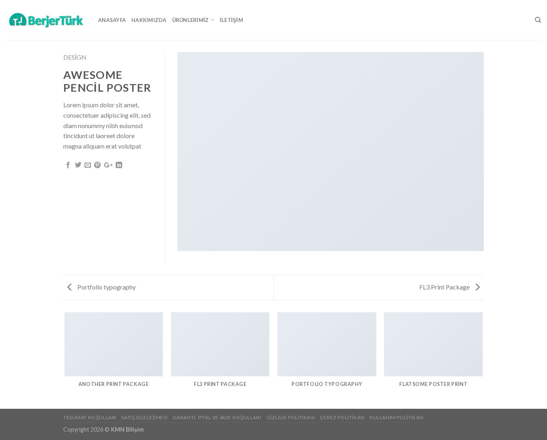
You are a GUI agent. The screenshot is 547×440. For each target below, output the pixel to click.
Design (74, 57)
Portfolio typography (106, 287)
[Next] (483, 359)
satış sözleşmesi (144, 417)
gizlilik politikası (290, 417)
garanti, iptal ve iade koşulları (217, 417)
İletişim (231, 20)
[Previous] (65, 359)
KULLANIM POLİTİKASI (397, 417)
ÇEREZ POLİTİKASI (342, 417)
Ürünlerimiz (190, 20)
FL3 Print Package (445, 287)
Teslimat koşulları (90, 417)
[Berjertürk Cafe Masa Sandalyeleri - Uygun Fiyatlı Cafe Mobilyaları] (46, 19)
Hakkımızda (149, 20)
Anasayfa (112, 20)
